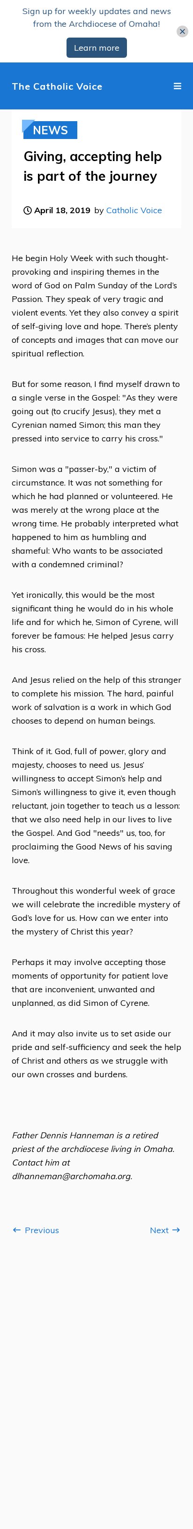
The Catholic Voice (57, 86)
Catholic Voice (134, 210)
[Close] (182, 31)
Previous (40, 1230)
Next (160, 1230)
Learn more (96, 47)
